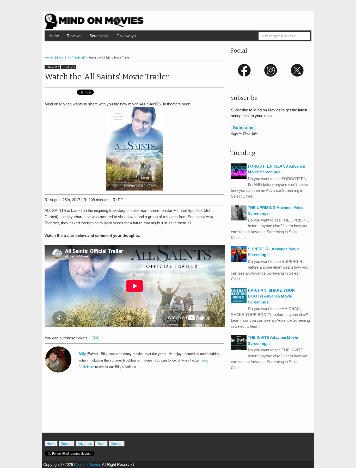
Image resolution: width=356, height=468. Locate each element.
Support (66, 444)
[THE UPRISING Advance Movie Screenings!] (239, 219)
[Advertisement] (134, 409)
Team (101, 444)
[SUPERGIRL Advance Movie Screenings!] (239, 260)
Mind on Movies (87, 464)
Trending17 (68, 67)
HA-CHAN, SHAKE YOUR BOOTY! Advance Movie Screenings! (271, 296)
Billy (82, 354)
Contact (116, 444)
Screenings (99, 36)
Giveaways (126, 36)
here (204, 360)
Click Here (86, 367)
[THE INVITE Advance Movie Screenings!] (239, 349)
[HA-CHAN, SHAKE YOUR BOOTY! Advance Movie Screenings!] (239, 302)
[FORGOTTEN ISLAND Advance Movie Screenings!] (239, 177)
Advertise (85, 444)
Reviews (74, 36)
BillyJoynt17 (52, 67)
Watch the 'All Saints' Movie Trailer (107, 76)
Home (53, 36)
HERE (94, 338)
